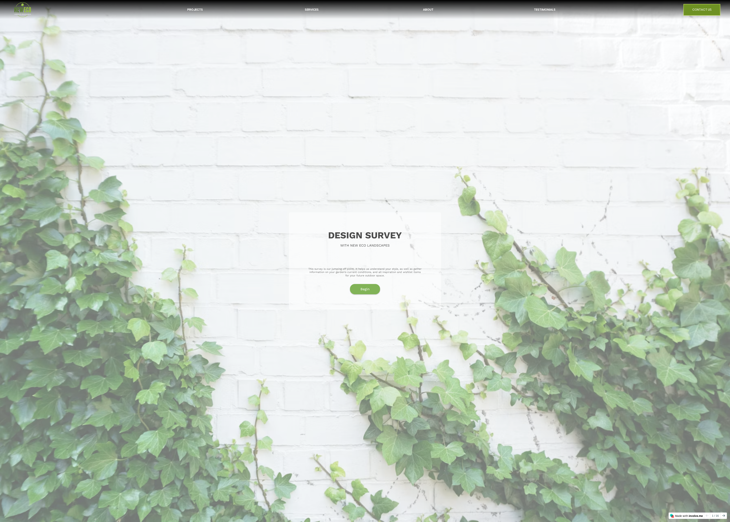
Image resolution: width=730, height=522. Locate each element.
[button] (195, 9)
